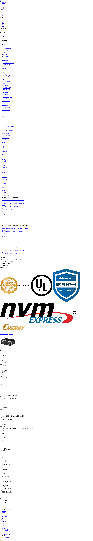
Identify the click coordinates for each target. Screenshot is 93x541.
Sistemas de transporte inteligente (5, 133)
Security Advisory (4, 169)
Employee (3, 518)
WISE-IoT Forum (5, 167)
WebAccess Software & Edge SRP (7, 68)
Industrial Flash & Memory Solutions (7, 55)
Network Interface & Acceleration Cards (7, 87)
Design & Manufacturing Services (5, 138)
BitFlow (4, 146)
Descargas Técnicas (11, 334)
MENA (2, 29)
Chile (2, 11)
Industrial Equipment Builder (5, 124)
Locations (4, 185)
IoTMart (3, 191)
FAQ (2, 524)
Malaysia (3, 23)
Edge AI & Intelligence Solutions (7, 51)
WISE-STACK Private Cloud (6, 89)
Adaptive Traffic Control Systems (7, 134)
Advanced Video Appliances (6, 92)
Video (2, 522)
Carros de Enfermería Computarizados (7, 97)
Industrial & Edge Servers (5, 530)
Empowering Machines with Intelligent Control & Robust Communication (11, 125)
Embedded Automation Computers (7, 64)
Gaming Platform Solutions (6, 54)
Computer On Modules (6, 50)
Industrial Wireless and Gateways (7, 75)
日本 (2, 21)
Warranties (4, 162)
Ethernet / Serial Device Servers (6, 72)
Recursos (4, 165)
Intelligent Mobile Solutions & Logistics (6, 101)
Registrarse (3, 2)
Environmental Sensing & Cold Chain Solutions (8, 102)
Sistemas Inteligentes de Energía (7, 99)
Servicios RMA (5, 160)
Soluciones (3, 113)
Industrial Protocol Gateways (6, 74)
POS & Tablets (5, 108)
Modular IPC (4, 83)
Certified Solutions (5, 62)
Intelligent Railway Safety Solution (7, 135)
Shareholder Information (6, 180)
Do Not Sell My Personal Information (6, 537)
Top (1, 539)
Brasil (2, 9)
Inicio (2, 194)
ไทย (2, 25)
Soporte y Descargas (4, 159)
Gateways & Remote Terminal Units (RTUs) (8, 65)
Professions (4, 183)
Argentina (3, 10)
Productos (3, 45)
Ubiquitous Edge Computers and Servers (8, 130)
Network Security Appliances (6, 88)
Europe (2, 15)
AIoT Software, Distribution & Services (7, 48)
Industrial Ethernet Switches (6, 73)
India (2, 20)
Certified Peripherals (4, 111)
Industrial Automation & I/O (5, 60)
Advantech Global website (5, 5)
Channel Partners (3, 154)
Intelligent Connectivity (4, 70)
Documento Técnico (4, 521)
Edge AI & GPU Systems (6, 80)
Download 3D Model (5, 334)
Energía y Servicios (4, 118)
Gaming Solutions (3, 139)
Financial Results (5, 178)
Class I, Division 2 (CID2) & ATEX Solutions (8, 63)
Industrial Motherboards (6, 56)
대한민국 (3, 22)
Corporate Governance (5, 179)
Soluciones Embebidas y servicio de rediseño (7, 534)
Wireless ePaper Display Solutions (7, 57)
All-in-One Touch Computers (6, 129)
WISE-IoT (4, 157)
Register (1, 36)
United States (3, 8)
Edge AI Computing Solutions (6, 116)
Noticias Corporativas (4, 515)
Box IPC (4, 79)
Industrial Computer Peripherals (6, 81)
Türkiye (3, 26)
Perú (2, 4)
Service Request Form (5, 161)
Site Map (3, 536)
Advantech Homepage (2, 0)
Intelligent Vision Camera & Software (7, 93)
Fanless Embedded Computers (6, 53)
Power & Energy (5, 67)
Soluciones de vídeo (4, 145)
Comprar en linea (4, 511)
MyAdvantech (3, 3)
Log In (5, 2)
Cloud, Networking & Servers (5, 85)
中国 (2, 19)
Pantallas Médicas (5, 98)
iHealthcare (3, 121)
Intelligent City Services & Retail (5, 105)
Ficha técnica (1, 334)
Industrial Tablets (5, 103)
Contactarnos (3, 190)
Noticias (3, 523)
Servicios (3, 147)
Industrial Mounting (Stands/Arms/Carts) (6, 110)
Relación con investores (4, 177)
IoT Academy (4, 166)
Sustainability (3, 187)
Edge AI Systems (5, 117)
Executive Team (5, 174)
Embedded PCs (5, 52)
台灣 (2, 24)
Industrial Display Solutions (4, 142)
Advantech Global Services (4, 148)
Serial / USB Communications (6, 76)
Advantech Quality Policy (4, 151)
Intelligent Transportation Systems (7, 82)
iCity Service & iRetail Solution (6, 107)
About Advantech (3, 172)
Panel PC (4, 66)
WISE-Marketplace (4, 192)
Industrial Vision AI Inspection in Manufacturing (8, 126)
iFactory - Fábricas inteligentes (5, 529)
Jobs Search (3, 517)
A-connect (3, 525)
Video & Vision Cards (5, 94)
